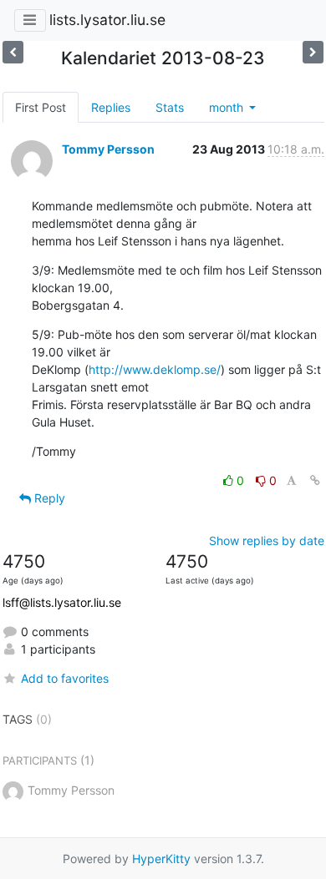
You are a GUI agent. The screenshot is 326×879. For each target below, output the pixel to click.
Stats (169, 107)
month (228, 107)
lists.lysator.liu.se (107, 19)
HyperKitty (161, 858)
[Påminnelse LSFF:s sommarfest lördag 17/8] (313, 52)
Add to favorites (65, 678)
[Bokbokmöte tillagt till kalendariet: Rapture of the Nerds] (13, 52)
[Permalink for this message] (315, 480)
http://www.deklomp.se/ (155, 369)
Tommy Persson (108, 149)
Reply (48, 498)
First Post (40, 107)
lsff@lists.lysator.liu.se (62, 602)
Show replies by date (266, 540)
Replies (110, 107)
